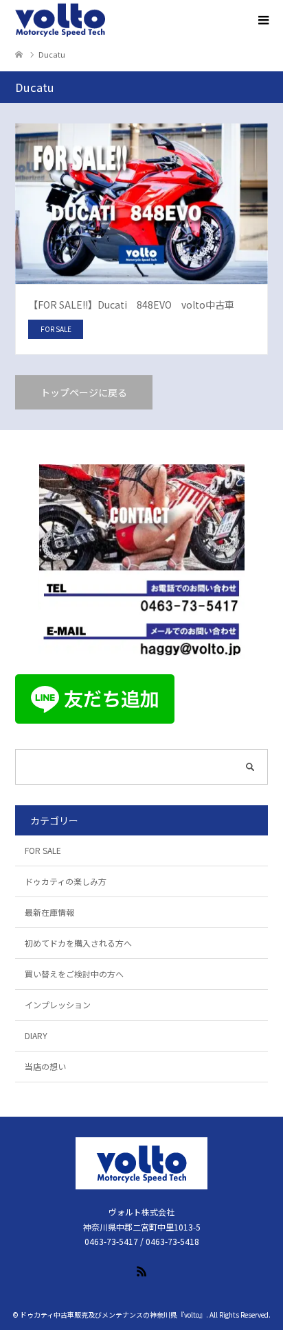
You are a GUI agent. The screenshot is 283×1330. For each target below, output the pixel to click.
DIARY (36, 1035)
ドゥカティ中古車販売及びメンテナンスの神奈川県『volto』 (113, 1314)
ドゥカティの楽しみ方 (65, 881)
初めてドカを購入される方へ (78, 943)
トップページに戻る (84, 392)
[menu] (262, 20)
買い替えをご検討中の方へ (74, 973)
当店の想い (45, 1066)
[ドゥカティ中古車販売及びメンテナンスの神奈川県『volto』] (60, 20)
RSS (141, 1270)
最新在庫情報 (49, 912)
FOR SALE (43, 850)
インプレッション (58, 1004)
